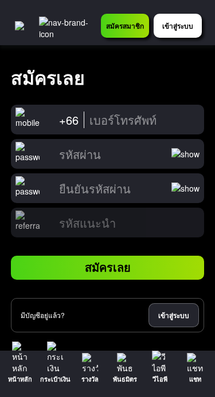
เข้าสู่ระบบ (173, 315)
